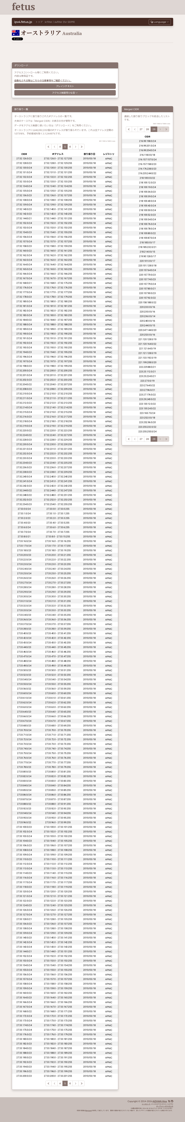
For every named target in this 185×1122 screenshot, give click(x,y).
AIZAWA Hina (159, 1101)
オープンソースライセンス (164, 1106)
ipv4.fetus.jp (23, 22)
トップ (39, 21)
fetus (23, 6)
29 (153, 129)
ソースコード (146, 1104)
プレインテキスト (65, 86)
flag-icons (88, 1110)
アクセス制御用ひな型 (63, 92)
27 (141, 129)
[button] (160, 22)
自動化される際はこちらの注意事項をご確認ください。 (43, 80)
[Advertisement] (120, 7)
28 (147, 129)
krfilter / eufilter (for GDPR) (60, 21)
